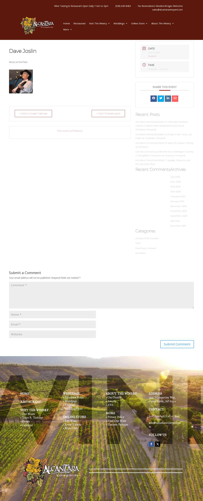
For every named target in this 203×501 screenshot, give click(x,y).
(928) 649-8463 (123, 5)
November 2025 (178, 211)
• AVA (109, 405)
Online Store (138, 23)
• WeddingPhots (72, 409)
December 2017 (178, 225)
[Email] (175, 98)
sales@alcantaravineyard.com (167, 9)
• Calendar (26, 425)
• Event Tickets (72, 425)
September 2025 (178, 215)
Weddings (119, 23)
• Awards (111, 401)
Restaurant (79, 23)
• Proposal (69, 405)
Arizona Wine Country (146, 238)
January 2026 (177, 201)
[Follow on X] (157, 444)
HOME (25, 394)
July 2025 (175, 220)
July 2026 (175, 176)
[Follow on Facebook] (151, 444)
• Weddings (70, 401)
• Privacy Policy (115, 417)
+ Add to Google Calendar (33, 113)
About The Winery (161, 23)
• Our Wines (27, 414)
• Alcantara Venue (73, 397)
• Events (25, 421)
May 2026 (175, 186)
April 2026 (175, 191)
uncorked (140, 253)
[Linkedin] (168, 98)
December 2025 (178, 206)
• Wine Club (70, 428)
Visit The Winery (98, 23)
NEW (138, 243)
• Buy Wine (70, 421)
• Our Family (114, 397)
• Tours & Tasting (31, 418)
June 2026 (175, 181)
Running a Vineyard (145, 248)
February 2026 (177, 196)
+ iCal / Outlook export (108, 113)
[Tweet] (161, 98)
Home (66, 23)
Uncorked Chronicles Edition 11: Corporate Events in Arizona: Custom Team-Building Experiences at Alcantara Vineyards (161, 125)
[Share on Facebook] (154, 98)
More (66, 29)
